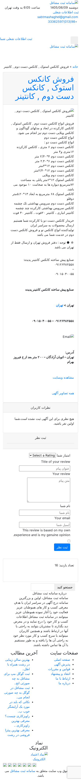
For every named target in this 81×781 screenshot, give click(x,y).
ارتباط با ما (63, 678)
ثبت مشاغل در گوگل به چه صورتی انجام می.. (17, 692)
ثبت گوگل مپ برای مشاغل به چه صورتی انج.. (17, 678)
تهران (59, 305)
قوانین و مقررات (59, 669)
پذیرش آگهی (62, 664)
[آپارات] (34, 765)
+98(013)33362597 (62, 22)
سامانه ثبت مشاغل (22, 771)
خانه (75, 67)
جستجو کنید (65, 587)
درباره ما (64, 683)
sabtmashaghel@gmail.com (57, 17)
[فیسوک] (10, 765)
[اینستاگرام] (20, 765)
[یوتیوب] (5, 765)
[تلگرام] (29, 765)
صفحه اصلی (62, 660)
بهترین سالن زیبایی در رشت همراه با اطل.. (17, 664)
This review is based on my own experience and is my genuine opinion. (41, 532)
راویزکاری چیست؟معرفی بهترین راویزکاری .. (17, 720)
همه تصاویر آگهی (63, 393)
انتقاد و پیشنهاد (60, 674)
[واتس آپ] (15, 765)
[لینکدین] (25, 765)
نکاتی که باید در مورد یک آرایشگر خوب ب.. (19, 706)
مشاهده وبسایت (63, 377)
